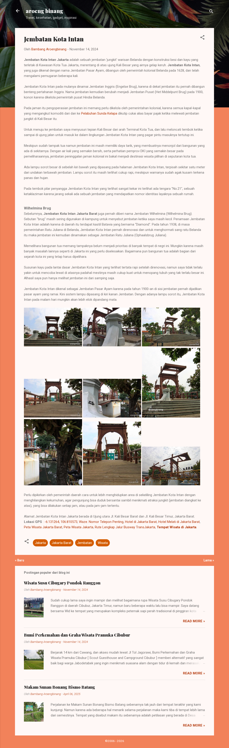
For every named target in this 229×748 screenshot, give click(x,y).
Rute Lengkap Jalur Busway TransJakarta (125, 527)
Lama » (209, 560)
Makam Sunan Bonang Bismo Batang (59, 687)
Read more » (194, 621)
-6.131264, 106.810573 (61, 522)
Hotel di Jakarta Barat (141, 522)
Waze (83, 522)
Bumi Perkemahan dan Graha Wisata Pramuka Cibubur (77, 635)
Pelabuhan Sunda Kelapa (99, 113)
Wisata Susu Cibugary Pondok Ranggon (62, 583)
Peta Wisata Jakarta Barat (43, 527)
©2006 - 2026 (114, 741)
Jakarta (40, 543)
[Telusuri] (211, 12)
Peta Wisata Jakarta (78, 527)
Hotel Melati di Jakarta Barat (179, 522)
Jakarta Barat (61, 543)
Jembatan (84, 543)
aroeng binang (44, 10)
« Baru (19, 560)
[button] (202, 38)
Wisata (103, 543)
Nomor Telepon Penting (106, 522)
